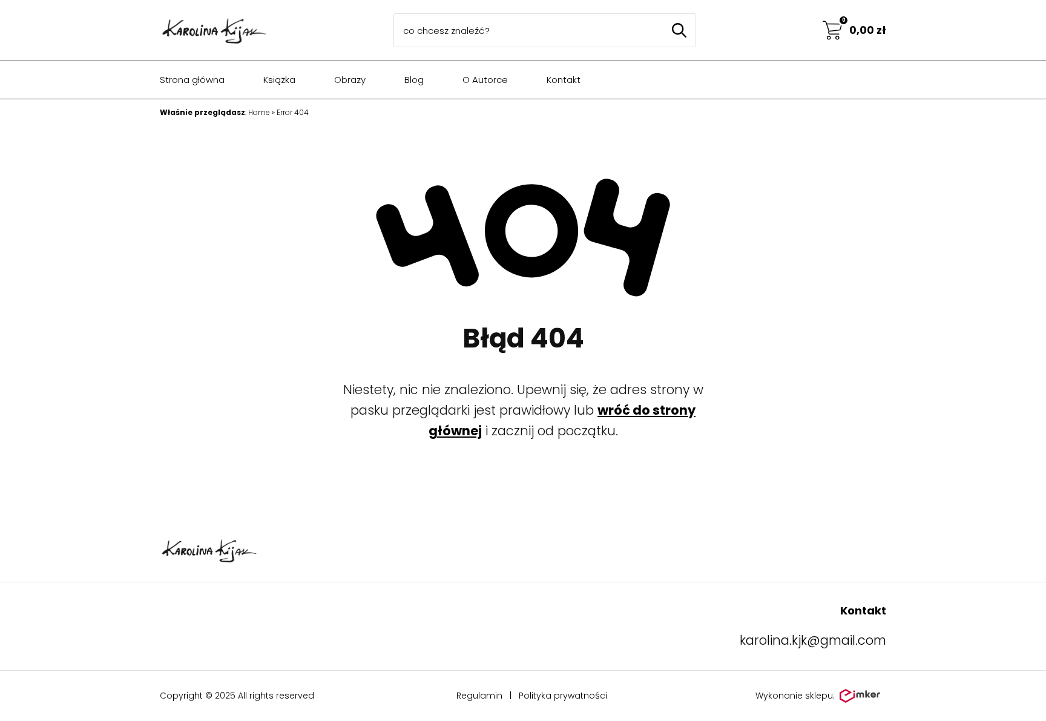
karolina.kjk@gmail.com (813, 640)
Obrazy (350, 79)
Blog (414, 79)
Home (259, 112)
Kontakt (564, 79)
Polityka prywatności (563, 696)
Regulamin (479, 696)
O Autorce (485, 79)
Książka (279, 79)
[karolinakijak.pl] (213, 30)
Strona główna (192, 79)
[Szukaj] (679, 30)
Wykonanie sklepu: (795, 696)
